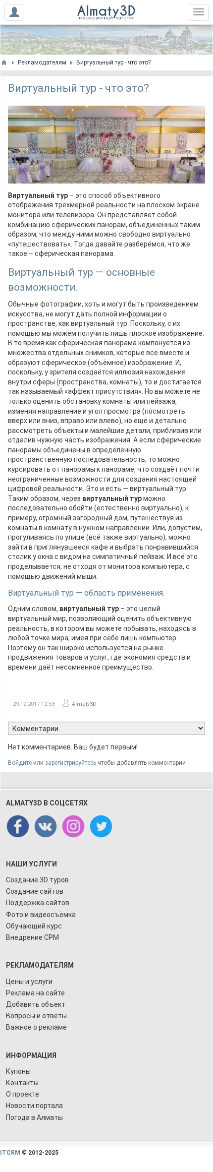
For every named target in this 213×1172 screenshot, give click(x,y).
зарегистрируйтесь (70, 762)
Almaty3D (84, 704)
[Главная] (4, 62)
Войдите (20, 762)
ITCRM (10, 1152)
